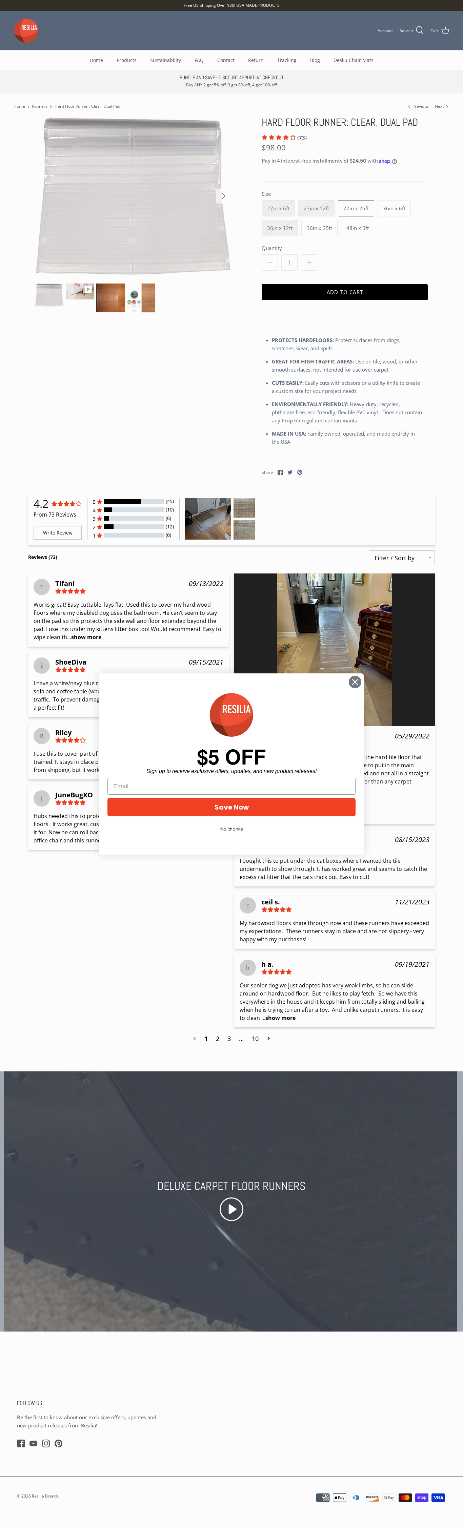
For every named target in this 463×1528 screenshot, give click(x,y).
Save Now (232, 807)
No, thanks (231, 829)
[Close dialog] (355, 682)
